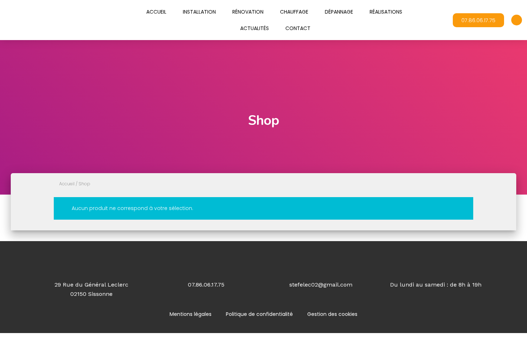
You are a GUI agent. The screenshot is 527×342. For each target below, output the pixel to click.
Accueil (156, 11)
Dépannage (339, 11)
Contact (297, 28)
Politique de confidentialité (259, 314)
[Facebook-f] (516, 20)
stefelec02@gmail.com (320, 284)
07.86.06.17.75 (206, 284)
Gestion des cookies (332, 314)
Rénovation (248, 11)
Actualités (254, 28)
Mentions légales (191, 314)
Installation (199, 11)
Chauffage (294, 11)
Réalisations (386, 11)
